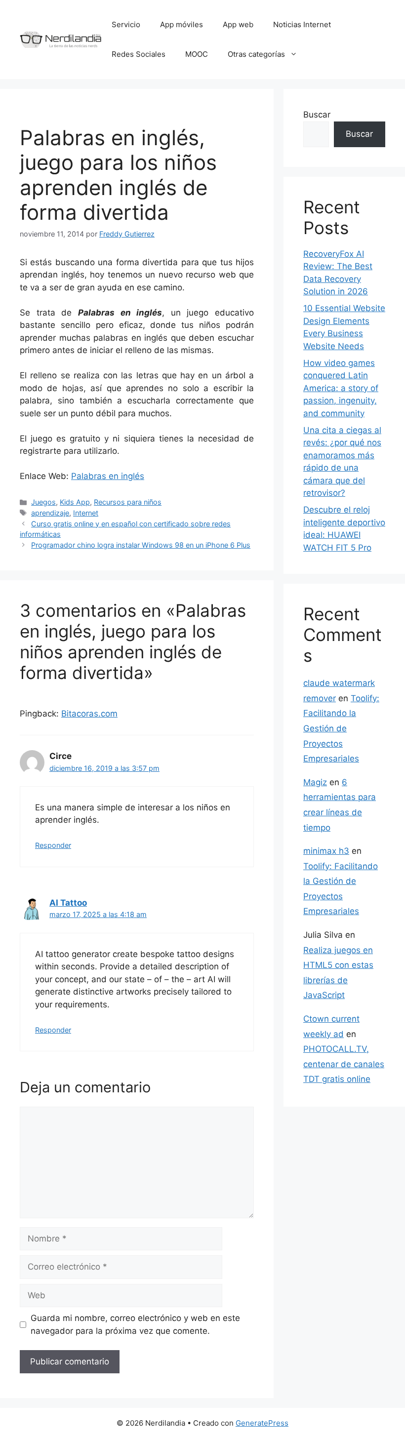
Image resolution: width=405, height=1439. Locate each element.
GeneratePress (262, 1423)
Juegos (43, 502)
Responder (53, 845)
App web (238, 24)
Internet (85, 513)
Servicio (126, 24)
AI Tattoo (68, 903)
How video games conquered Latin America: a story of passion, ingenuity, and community (340, 388)
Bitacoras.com (89, 714)
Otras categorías (256, 54)
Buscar (316, 115)
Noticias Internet (302, 24)
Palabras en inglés (107, 476)
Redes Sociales (138, 54)
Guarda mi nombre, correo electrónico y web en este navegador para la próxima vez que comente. (135, 1324)
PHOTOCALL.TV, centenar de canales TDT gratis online (343, 1064)
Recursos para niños (128, 502)
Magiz (315, 782)
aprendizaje (50, 513)
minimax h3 (326, 851)
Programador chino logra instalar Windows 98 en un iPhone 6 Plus (140, 545)
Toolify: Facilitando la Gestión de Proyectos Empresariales (341, 728)
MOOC (196, 54)
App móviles (181, 24)
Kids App (75, 502)
